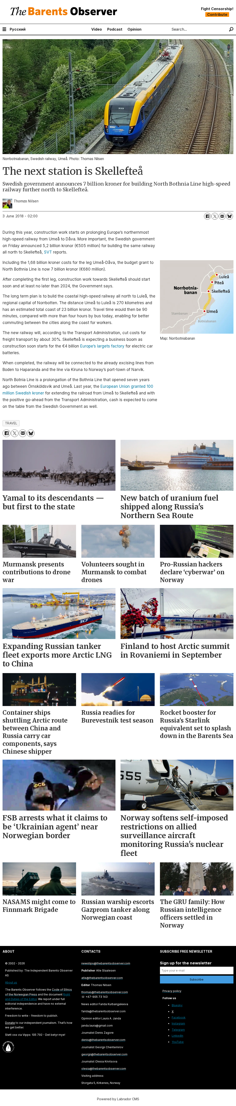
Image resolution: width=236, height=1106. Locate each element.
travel (11, 423)
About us (11, 982)
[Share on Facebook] (207, 216)
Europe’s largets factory (102, 346)
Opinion (134, 29)
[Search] (231, 29)
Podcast (114, 29)
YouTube (178, 1042)
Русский (18, 29)
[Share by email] (222, 216)
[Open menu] (4, 29)
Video (96, 29)
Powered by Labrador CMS (118, 1099)
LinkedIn (177, 1035)
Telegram (178, 1029)
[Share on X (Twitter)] (214, 216)
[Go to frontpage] (65, 12)
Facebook (179, 1017)
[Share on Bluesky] (229, 216)
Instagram (178, 1023)
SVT (48, 252)
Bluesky (177, 1005)
